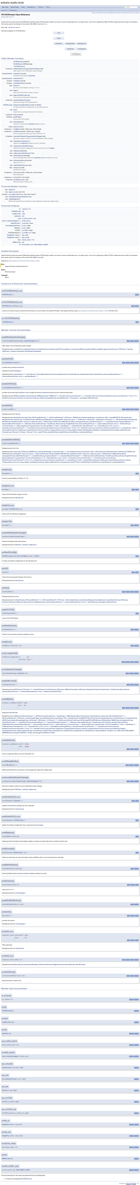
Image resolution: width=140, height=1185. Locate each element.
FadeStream (22, 430)
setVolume (16, 160)
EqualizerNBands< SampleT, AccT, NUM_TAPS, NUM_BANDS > (115, 730)
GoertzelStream (114, 728)
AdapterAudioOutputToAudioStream (91, 374)
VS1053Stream (13, 10)
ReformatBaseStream (39, 424)
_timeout (25, 209)
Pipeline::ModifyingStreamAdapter (30, 351)
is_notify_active (27, 218)
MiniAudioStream (7, 419)
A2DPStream (40, 419)
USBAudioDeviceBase (68, 421)
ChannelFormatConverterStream (94, 396)
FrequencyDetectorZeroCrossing (60, 430)
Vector (4, 221)
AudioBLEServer (74, 432)
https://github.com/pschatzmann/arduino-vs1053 (24, 261)
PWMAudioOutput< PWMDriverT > (47, 396)
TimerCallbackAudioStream (45, 374)
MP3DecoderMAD (97, 349)
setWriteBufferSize (19, 165)
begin (15, 90)
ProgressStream (34, 426)
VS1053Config (22, 95)
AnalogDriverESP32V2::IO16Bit (45, 733)
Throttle (43, 426)
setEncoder (17, 153)
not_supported (13, 194)
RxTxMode (26, 105)
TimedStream (51, 424)
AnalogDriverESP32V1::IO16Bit (22, 733)
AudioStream (20, 809)
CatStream (106, 428)
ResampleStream (51, 398)
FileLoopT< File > (32, 432)
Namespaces (31, 7)
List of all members (135, 12)
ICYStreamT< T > (110, 419)
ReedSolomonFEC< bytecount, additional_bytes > (27, 421)
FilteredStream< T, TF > (89, 426)
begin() (52, 148)
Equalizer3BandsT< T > (126, 421)
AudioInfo (9, 73)
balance (15, 85)
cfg (28, 95)
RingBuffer (10, 235)
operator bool (17, 126)
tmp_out (24, 237)
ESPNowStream (49, 419)
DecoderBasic (65, 349)
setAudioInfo (17, 141)
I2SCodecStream (126, 417)
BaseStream (19, 498)
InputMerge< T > (32, 376)
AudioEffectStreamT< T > (97, 421)
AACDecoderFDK (55, 349)
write (15, 172)
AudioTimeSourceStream (109, 722)
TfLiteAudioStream (29, 419)
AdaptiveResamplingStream (20, 720)
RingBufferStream (72, 424)
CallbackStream (77, 426)
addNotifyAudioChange (20, 69)
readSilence (17, 131)
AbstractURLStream (42, 454)
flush (15, 114)
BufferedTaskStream (130, 419)
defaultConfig (17, 105)
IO (13, 17)
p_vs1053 (25, 230)
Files (47, 7)
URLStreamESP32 (54, 454)
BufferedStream (125, 424)
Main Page (5, 7)
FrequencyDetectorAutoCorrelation (37, 430)
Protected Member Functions (114, 12)
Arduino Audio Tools (6, 17)
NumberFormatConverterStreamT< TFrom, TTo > (121, 396)
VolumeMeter (54, 726)
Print (17, 448)
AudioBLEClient (53, 432)
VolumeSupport (21, 893)
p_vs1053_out (26, 232)
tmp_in (24, 235)
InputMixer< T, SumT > (53, 426)
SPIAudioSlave (48, 421)
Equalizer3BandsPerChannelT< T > (13, 424)
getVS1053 (16, 117)
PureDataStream (74, 374)
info (29, 196)
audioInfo (16, 73)
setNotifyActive (18, 155)
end (14, 110)
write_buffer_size (27, 244)
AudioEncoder (26, 153)
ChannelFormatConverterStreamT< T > (71, 396)
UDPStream (57, 421)
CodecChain (75, 349)
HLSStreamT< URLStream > (86, 419)
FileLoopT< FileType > (19, 432)
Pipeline (13, 351)
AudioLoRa (27, 417)
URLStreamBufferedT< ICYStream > (60, 417)
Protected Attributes (126, 12)
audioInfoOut (17, 78)
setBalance (16, 151)
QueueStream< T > (116, 428)
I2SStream (28, 424)
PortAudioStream (50, 689)
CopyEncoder (16, 213)
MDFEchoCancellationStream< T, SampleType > (51, 716)
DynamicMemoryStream (9, 430)
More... (46, 24)
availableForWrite (19, 83)
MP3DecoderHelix (85, 349)
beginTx (11, 189)
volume (15, 167)
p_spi (23, 228)
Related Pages (15, 7)
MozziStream (31, 374)
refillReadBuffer (14, 199)
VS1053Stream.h (14, 27)
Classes (40, 7)
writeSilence (17, 179)
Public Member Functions (101, 12)
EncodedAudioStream (13, 225)
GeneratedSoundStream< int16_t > (13, 376)
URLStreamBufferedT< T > (40, 417)
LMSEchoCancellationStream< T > (24, 716)
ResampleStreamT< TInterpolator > (68, 398)
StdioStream (18, 419)
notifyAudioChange (15, 196)
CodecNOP (17, 349)
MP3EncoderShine (19, 396)
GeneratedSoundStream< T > (113, 374)
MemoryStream (61, 424)
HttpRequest (100, 419)
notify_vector (26, 221)
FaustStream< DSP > (102, 417)
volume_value (26, 240)
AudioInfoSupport (35, 69)
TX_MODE (37, 105)
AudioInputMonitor (66, 726)
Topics (23, 7)
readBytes (16, 129)
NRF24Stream (6, 421)
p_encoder (25, 223)
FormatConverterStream (31, 398)
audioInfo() (45, 392)
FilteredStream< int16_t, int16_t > (108, 426)
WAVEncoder (17, 242)
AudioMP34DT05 (114, 417)
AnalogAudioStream (82, 421)
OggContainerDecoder (110, 349)
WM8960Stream (7, 733)
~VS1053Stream (18, 66)
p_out (23, 225)
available (16, 81)
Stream (18, 414)
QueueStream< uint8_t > (130, 428)
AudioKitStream (19, 417)
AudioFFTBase (42, 432)
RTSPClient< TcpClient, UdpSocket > (25, 545)
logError (11, 192)
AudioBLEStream (39, 689)
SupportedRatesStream (90, 398)
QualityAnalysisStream (107, 430)
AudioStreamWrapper (88, 417)
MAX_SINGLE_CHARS (41, 244)
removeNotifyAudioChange (22, 136)
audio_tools (4, 10)
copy (23, 213)
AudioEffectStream (112, 421)
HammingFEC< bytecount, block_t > (66, 419)
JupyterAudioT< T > (20, 374)
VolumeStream (7, 432)
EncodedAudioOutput (28, 349)
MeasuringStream (22, 426)
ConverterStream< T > (9, 426)
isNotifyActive (17, 122)
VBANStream (77, 417)
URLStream (119, 419)
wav (32, 223)
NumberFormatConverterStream (12, 398)
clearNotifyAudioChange (21, 100)
